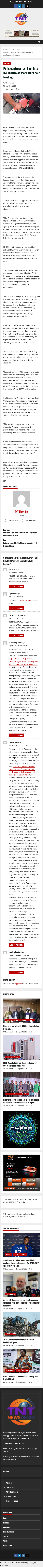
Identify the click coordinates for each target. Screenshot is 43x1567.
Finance (17, 1057)
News (24, 1020)
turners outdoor (16, 615)
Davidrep (13, 742)
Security (25, 1370)
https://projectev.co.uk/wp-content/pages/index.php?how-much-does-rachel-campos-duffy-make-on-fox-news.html (22, 770)
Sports (15, 1254)
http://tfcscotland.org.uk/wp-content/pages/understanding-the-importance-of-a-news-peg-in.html (23, 661)
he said (12, 569)
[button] (3, 42)
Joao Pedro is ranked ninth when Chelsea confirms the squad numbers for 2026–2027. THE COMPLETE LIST (21, 1263)
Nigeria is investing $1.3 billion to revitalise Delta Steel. (21, 1027)
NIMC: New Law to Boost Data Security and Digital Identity (20, 1378)
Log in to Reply (16, 586)
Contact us (10, 1487)
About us (9, 1482)
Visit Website (12, 520)
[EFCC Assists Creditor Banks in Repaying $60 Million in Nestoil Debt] (21, 1047)
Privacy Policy (11, 1496)
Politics (6, 1522)
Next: (20, 543)
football (8, 1254)
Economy (17, 1020)
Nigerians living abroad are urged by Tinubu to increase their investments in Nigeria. (21, 1101)
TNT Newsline (10, 83)
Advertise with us (12, 1491)
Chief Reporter (9, 1032)
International (10, 1294)
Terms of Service (12, 1500)
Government (18, 1094)
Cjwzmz (12, 593)
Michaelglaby (15, 642)
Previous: (20, 533)
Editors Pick (7, 1545)
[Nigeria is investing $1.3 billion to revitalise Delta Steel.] (21, 1011)
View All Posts (30, 520)
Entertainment (8, 1531)
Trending (31, 1020)
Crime (5, 1540)
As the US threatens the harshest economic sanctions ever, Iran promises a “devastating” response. (21, 1302)
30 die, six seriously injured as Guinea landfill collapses (18, 1341)
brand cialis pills (24, 600)
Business (7, 63)
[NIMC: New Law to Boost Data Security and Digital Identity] (21, 1361)
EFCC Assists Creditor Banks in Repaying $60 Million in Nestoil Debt (19, 1064)
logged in (18, 983)
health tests (14, 952)
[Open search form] (39, 42)
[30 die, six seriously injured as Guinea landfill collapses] (21, 1324)
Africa (8, 1334)
